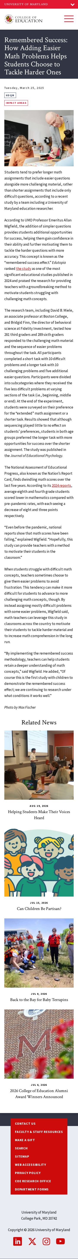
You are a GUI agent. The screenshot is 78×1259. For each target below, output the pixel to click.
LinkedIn (17, 1241)
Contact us (25, 1123)
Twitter (32, 1241)
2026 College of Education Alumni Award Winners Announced (39, 1094)
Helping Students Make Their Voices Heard (39, 815)
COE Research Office (33, 1181)
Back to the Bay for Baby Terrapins (39, 1000)
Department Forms (32, 1189)
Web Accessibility (30, 1165)
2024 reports (61, 485)
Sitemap (22, 1156)
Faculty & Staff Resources (39, 1132)
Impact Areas (16, 102)
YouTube (60, 1241)
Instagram (46, 1241)
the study (23, 268)
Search (21, 1148)
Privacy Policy (28, 1173)
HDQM (10, 95)
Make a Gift (25, 1140)
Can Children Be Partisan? (39, 908)
